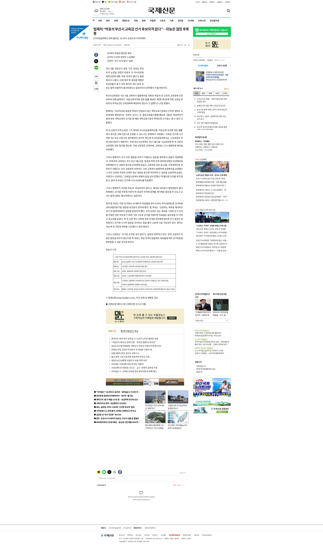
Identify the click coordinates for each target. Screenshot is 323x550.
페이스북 (98, 2)
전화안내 (130, 535)
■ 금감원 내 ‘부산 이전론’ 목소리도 (108, 414)
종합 (196, 93)
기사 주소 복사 (96, 83)
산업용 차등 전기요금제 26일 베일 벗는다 (177, 407)
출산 (213, 144)
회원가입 (204, 2)
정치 (108, 20)
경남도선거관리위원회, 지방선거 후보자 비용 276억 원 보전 (136, 345)
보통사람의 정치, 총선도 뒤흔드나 (125, 353)
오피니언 (202, 20)
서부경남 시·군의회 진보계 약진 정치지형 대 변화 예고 (134, 371)
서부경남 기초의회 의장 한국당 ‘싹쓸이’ (127, 363)
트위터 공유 (96, 61)
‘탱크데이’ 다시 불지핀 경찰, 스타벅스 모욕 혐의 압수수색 (216, 236)
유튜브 (123, 2)
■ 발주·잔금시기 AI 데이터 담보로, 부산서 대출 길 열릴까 (116, 418)
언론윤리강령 (187, 535)
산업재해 (200, 159)
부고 (222, 144)
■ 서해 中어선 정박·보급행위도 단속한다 (110, 403)
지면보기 (212, 2)
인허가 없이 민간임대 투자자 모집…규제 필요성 (212, 341)
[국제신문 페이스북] (117, 304)
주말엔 (152, 20)
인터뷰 (180, 20)
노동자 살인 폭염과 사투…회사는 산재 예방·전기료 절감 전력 (218, 175)
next (229, 386)
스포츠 (162, 20)
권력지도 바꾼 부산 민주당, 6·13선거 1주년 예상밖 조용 (134, 338)
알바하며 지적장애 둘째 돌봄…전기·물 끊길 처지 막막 (220, 315)
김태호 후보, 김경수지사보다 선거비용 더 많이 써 (131, 349)
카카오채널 (114, 2)
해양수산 (126, 20)
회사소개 (121, 535)
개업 (205, 144)
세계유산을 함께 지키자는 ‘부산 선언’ (208, 335)
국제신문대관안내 (150, 528)
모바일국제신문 (207, 535)
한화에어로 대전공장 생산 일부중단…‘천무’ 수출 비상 (215, 196)
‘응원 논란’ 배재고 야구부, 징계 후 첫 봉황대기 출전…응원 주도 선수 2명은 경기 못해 (226, 229)
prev (194, 386)
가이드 (199, 150)
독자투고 (155, 535)
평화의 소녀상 (219, 60)
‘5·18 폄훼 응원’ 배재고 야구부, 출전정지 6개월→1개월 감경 (218, 243)
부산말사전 (214, 20)
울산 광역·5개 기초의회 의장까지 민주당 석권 (130, 356)
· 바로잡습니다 (200, 366)
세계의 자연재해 (199, 60)
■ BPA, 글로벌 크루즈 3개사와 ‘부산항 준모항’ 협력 (114, 407)
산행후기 (206, 147)
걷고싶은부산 (127, 528)
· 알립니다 (199, 372)
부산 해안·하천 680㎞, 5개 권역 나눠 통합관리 (177, 426)
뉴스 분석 (201, 339)
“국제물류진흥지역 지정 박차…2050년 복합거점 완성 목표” (203, 315)
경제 (116, 20)
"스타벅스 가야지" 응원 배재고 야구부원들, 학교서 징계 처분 (217, 232)
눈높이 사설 (202, 330)
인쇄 (96, 76)
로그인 (198, 2)
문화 (144, 20)
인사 (196, 144)
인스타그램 (132, 2)
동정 (217, 144)
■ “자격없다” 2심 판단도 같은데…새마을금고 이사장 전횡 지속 (119, 392)
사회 (100, 20)
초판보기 (219, 2)
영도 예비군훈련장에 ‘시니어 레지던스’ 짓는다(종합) (154, 426)
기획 (171, 20)
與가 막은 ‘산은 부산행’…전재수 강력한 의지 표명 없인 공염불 (217, 344)
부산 (136, 330)
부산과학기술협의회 (115, 528)
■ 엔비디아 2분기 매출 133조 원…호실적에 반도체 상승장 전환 (118, 399)
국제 (136, 20)
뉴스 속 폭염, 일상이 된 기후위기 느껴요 (209, 350)
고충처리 (196, 535)
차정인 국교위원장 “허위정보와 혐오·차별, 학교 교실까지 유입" (218, 240)
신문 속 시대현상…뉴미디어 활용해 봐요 (209, 353)
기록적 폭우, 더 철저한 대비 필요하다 (208, 333)
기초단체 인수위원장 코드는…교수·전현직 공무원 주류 (134, 367)
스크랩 (96, 89)
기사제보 (163, 535)
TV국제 (191, 20)
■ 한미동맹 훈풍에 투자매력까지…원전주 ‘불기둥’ (113, 395)
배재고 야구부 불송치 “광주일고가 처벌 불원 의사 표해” (216, 247)
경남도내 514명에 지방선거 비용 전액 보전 (129, 360)
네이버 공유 (96, 68)
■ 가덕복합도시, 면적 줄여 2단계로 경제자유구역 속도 (115, 410)
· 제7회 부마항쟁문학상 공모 (205, 369)
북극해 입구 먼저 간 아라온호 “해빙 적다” (154, 407)
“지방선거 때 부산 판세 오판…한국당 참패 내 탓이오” (133, 342)
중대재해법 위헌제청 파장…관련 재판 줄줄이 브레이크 (215, 182)
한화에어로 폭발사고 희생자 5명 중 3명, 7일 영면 (213, 185)
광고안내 (138, 535)
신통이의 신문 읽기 (204, 348)
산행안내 (198, 147)
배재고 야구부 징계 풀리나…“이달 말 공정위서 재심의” (215, 250)
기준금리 (209, 60)
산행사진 (214, 147)
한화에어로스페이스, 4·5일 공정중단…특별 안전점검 (215, 190)
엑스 (105, 2)
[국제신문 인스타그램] (136, 304)
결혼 (209, 144)
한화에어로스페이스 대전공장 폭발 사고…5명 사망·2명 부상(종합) (220, 200)
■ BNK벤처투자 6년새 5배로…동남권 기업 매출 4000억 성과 (118, 422)
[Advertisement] (164, 67)
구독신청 (227, 2)
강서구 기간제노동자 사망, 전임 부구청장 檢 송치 (213, 178)
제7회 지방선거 (127, 330)
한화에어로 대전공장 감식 (205, 193)
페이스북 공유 (96, 55)
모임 (201, 144)
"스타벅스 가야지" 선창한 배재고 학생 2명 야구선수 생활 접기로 (219, 225)
